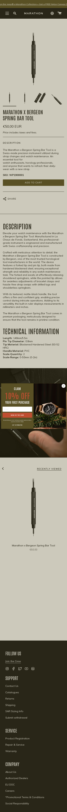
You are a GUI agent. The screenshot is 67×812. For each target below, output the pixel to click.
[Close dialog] (63, 386)
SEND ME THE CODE (17, 415)
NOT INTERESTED (17, 425)
